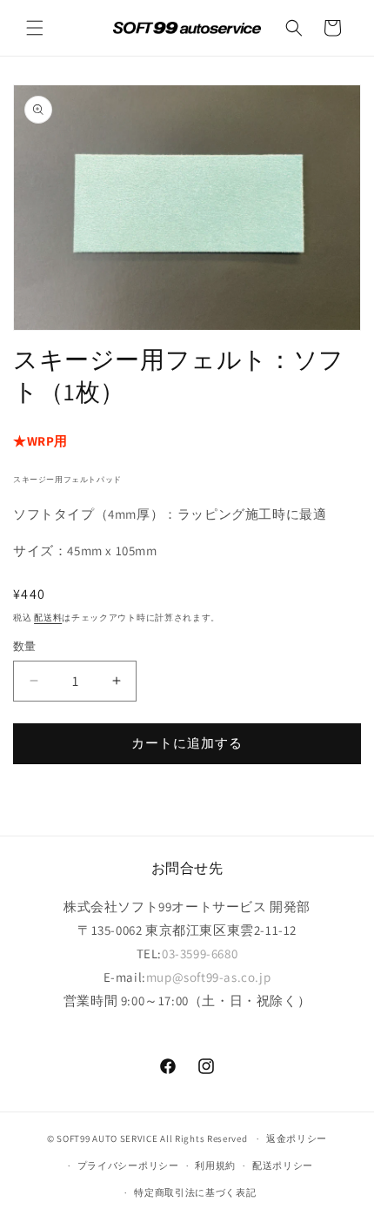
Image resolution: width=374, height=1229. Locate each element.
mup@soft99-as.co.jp (208, 977)
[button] (35, 28)
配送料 (48, 617)
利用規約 (215, 1165)
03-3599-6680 (199, 953)
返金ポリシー (296, 1138)
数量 (25, 646)
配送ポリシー (282, 1165)
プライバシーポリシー (128, 1165)
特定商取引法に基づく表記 (195, 1192)
